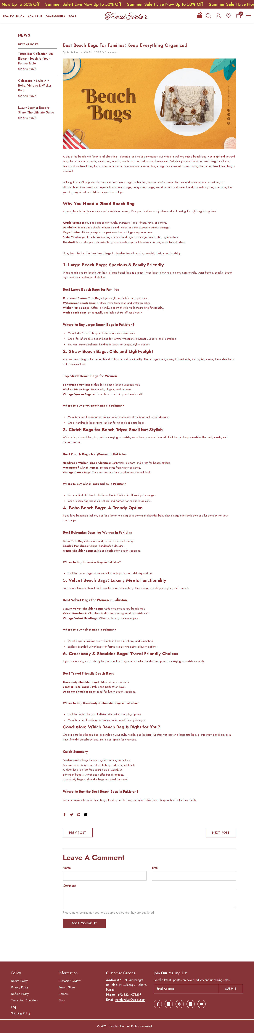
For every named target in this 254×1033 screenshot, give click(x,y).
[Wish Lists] (228, 15)
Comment (69, 885)
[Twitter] (71, 814)
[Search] (208, 15)
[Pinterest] (78, 814)
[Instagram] (169, 1004)
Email (155, 868)
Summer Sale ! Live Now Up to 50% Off (57, 4)
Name (67, 868)
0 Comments (109, 52)
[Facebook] (64, 814)
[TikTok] (191, 1004)
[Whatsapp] (85, 814)
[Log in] (218, 15)
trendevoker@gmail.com (130, 1000)
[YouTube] (201, 1004)
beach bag (79, 211)
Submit (231, 989)
